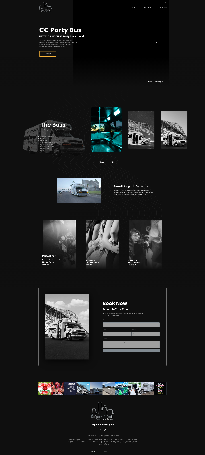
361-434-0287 (91, 436)
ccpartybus (44, 383)
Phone (133, 329)
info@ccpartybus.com (110, 436)
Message (105, 338)
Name (104, 320)
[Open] (44, 388)
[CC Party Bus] (45, 7)
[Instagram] (50, 393)
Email (104, 329)
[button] (79, 190)
